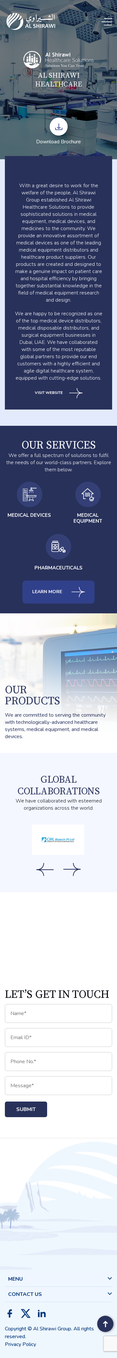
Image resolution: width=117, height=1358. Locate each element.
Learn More (47, 592)
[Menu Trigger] (108, 22)
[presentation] (45, 869)
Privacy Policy (20, 1344)
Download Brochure (58, 141)
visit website (49, 392)
